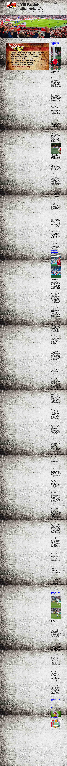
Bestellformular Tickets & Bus (12, 20)
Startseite (17, 16)
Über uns (17, 17)
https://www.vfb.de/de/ (55, 42)
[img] (12, 5)
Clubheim (17, 22)
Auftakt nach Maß (54, 252)
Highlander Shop (15, 23)
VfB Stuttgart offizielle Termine (12, 21)
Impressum (17, 26)
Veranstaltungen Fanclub (13, 18)
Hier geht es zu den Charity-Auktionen (54, 697)
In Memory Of (17, 25)
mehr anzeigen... (54, 250)
